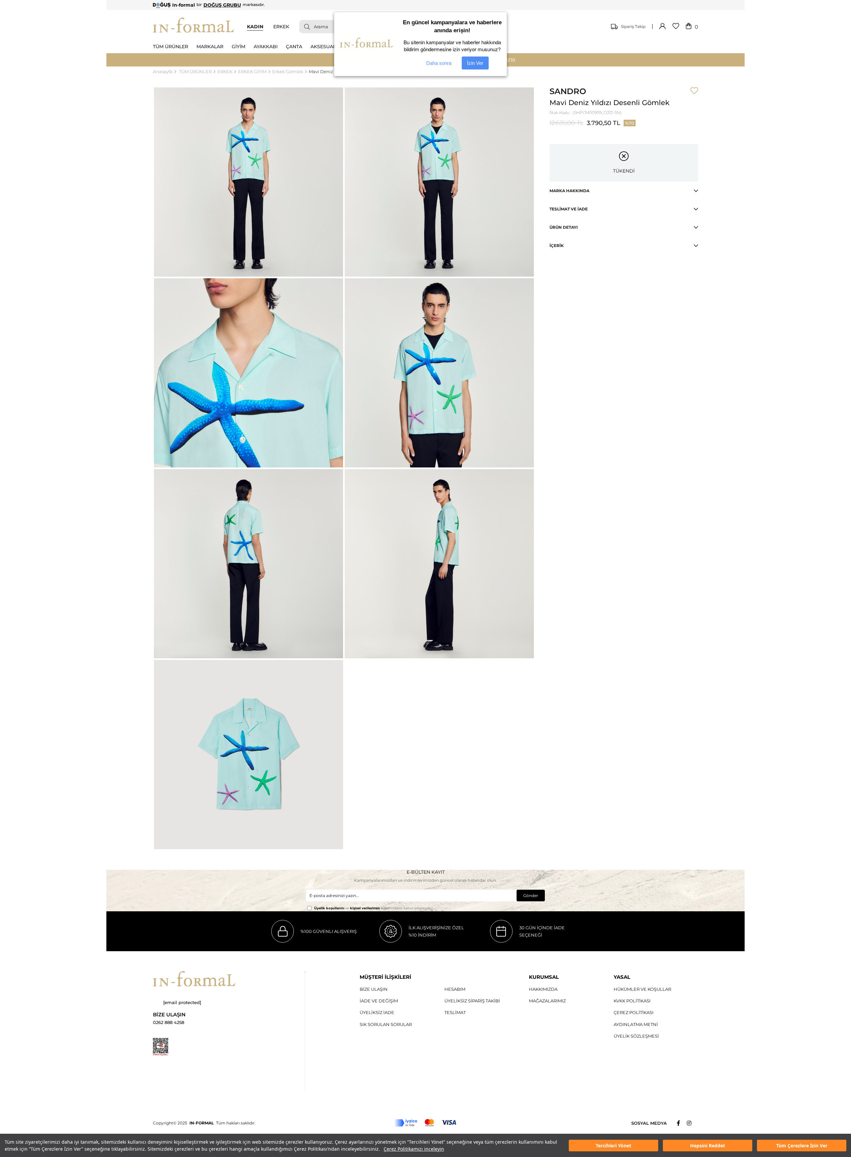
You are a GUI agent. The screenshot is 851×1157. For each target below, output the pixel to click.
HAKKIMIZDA (543, 989)
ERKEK (281, 27)
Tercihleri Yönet (613, 1145)
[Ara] (304, 26)
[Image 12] (160, 1047)
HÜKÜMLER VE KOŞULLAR (642, 989)
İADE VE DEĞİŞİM (379, 1000)
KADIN (255, 27)
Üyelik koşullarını (329, 908)
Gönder (530, 895)
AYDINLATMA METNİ (636, 1024)
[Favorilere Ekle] (694, 91)
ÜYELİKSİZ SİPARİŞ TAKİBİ (472, 1000)
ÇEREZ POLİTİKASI (634, 1012)
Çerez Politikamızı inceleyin (414, 1149)
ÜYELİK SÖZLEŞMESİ (636, 1036)
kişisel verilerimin (365, 908)
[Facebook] (682, 1123)
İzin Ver (475, 63)
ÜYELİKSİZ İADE (377, 1012)
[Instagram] (692, 1123)
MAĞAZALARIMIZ (547, 1000)
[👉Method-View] (425, 1123)
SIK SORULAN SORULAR (386, 1024)
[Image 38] (194, 978)
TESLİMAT (455, 1012)
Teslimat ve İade (568, 208)
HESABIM (454, 989)
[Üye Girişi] (662, 26)
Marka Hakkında (569, 190)
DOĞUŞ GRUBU (222, 5)
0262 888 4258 (168, 1022)
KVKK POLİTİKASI (632, 1000)
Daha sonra (438, 63)
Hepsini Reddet (707, 1145)
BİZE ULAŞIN (374, 989)
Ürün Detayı (563, 227)
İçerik (556, 245)
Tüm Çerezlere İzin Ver (801, 1145)
